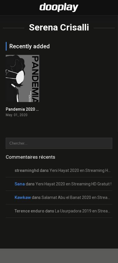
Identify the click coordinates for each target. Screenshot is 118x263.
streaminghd (27, 170)
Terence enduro (29, 211)
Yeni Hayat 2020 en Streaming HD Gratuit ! (73, 184)
